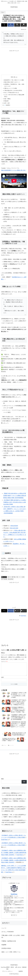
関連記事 (6, 101)
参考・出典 (6, 103)
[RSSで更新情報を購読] (16, 915)
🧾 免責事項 (7, 105)
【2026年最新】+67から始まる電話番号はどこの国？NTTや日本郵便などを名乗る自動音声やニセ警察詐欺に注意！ (14, 822)
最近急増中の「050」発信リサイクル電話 (14, 80)
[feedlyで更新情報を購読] (14, 915)
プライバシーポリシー (7, 971)
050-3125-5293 (14, 528)
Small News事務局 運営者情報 (7, 968)
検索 (2, 778)
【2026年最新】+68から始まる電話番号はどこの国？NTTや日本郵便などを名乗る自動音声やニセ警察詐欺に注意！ (14, 809)
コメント (4, 661)
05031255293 (14, 525)
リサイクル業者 (21, 577)
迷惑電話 (11, 579)
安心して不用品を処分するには (11, 92)
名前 (2, 677)
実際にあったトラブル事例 (10, 88)
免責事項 (21, 971)
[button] (17, 25)
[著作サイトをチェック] (12, 915)
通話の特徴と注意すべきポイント (12, 82)
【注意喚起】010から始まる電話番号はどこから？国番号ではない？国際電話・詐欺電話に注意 (13, 801)
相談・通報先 (7, 98)
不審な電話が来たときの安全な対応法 (13, 90)
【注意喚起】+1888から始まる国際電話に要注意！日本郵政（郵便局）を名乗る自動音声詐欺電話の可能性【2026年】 (13, 852)
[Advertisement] (14, 62)
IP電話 (14, 577)
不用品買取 (5, 579)
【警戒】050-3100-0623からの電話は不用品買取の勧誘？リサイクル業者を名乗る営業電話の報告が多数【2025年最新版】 (14, 495)
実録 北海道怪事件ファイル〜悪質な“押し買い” (13, 170)
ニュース (4, 577)
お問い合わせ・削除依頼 (20, 967)
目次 (12, 77)
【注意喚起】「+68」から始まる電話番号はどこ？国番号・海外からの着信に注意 (13, 815)
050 (10, 577)
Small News (4, 839)
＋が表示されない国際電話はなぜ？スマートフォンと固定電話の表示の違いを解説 (13, 794)
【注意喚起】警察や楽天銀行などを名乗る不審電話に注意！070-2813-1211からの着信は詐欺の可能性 (14, 502)
